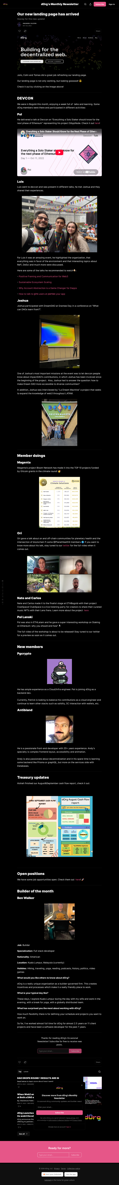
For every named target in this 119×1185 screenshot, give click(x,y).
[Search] (85, 4)
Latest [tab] (26, 1072)
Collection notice (73, 1168)
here (97, 123)
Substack (48, 1180)
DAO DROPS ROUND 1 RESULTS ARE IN (38, 1078)
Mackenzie (31, 1103)
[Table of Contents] (2, 592)
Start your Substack (53, 1174)
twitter (66, 545)
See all (22, 1134)
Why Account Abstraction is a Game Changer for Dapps (48, 288)
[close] (82, 1085)
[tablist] (23, 1071)
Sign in (112, 4)
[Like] (19, 31)
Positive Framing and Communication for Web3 (43, 276)
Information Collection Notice (59, 1120)
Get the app (71, 1174)
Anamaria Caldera (29, 23)
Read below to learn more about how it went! (35, 1081)
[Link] (14, 98)
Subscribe (100, 4)
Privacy (57, 1168)
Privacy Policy (77, 1120)
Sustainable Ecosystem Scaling (35, 282)
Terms (63, 1168)
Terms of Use (70, 1118)
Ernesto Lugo (32, 1124)
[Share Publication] (90, 4)
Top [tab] (20, 1072)
